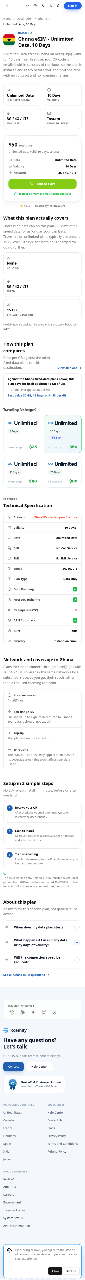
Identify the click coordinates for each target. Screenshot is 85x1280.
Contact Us (54, 1120)
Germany (9, 1136)
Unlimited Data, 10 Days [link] (20, 24)
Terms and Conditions (62, 1144)
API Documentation (16, 1226)
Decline (71, 1271)
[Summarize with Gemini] (33, 1012)
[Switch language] (43, 5)
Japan (7, 1159)
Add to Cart (46, 184)
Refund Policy (56, 1151)
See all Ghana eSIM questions (24, 975)
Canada (8, 1120)
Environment (12, 1202)
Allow (55, 1271)
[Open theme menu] (58, 5)
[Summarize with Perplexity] (43, 1012)
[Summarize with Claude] (22, 1012)
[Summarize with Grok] (54, 1012)
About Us (9, 1187)
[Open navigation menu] (7, 5)
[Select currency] (50, 5)
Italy (6, 1151)
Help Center (39, 1066)
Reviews (8, 1179)
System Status (13, 1218)
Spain (7, 1144)
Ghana (42, 19)
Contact (13, 1066)
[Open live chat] (35, 5)
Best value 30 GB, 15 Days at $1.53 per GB (37, 395)
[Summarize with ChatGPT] (11, 1012)
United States (12, 1112)
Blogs (51, 1128)
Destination (25, 19)
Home (7, 19)
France (8, 1128)
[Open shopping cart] (27, 5)
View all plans (67, 368)
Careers (8, 1194)
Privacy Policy (56, 1136)
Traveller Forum (14, 1210)
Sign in (73, 6)
